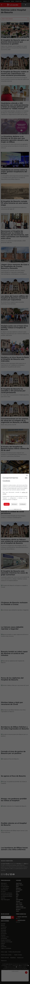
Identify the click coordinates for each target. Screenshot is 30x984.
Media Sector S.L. (18, 509)
